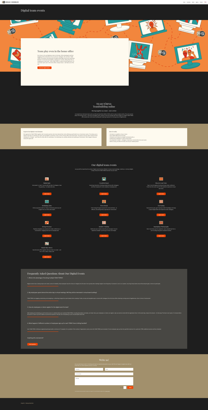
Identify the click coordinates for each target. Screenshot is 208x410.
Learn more (47, 194)
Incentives (188, 2)
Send (130, 387)
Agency (197, 2)
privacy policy (107, 391)
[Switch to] (204, 3)
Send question (32, 344)
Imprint (23, 403)
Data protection (29, 403)
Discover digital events (44, 67)
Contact (201, 2)
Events (193, 2)
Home (184, 2)
